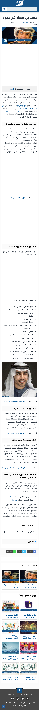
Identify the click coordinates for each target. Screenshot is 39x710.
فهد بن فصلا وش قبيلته (14, 111)
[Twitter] (22, 698)
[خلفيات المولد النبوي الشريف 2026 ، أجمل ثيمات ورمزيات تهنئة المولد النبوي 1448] (10, 648)
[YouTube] (12, 698)
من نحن (32, 702)
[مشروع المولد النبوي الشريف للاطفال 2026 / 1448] (28, 669)
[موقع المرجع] (19, 3)
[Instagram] (17, 698)
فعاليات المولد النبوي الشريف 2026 (28, 657)
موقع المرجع (21, 105)
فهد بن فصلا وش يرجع (19, 197)
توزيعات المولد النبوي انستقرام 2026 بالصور (12, 638)
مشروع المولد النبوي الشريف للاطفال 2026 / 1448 (29, 679)
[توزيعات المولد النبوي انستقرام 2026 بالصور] (10, 627)
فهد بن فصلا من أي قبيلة (10, 586)
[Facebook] (27, 698)
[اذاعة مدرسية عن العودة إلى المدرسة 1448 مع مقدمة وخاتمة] (10, 606)
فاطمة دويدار (25, 22)
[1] (6, 427)
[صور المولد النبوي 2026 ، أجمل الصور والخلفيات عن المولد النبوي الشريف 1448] (28, 627)
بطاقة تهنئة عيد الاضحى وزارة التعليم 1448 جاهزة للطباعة (29, 618)
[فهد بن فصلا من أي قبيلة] (10, 576)
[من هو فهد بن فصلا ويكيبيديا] (28, 576)
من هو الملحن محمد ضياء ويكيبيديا (15, 467)
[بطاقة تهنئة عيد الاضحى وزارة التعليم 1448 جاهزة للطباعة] (28, 606)
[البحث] (4, 9)
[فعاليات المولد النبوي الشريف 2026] (28, 648)
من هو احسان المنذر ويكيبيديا (17, 433)
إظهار (11, 89)
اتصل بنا (24, 702)
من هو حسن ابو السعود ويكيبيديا (15, 401)
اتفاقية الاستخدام (19, 705)
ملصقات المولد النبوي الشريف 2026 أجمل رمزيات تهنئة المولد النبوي (10, 680)
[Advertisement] (19, 65)
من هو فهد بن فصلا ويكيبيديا (19, 107)
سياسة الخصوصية (11, 702)
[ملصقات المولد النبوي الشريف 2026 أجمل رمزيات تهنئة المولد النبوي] (10, 669)
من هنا (11, 496)
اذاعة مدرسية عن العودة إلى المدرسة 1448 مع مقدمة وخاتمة (10, 618)
